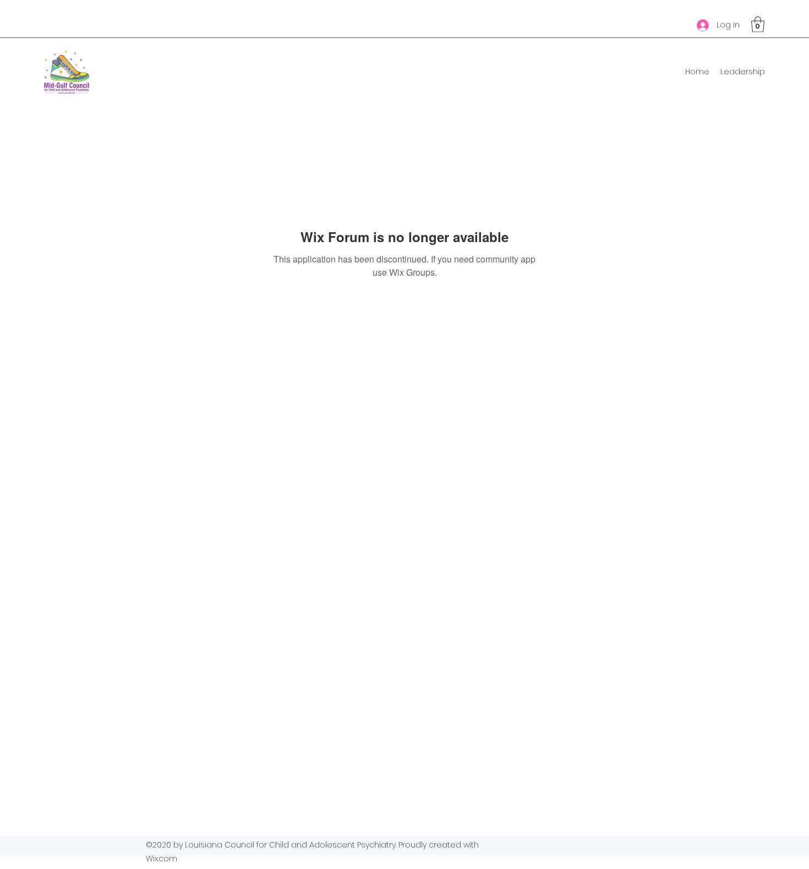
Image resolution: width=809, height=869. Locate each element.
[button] (757, 24)
